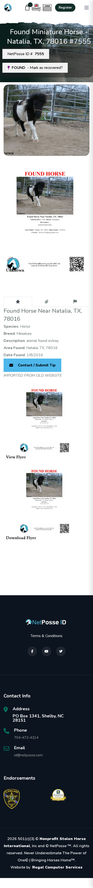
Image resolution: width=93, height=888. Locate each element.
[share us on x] (61, 651)
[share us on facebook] (32, 651)
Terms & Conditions (46, 635)
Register (65, 7)
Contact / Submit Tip (37, 365)
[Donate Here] (36, 7)
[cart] (27, 7)
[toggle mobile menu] (86, 7)
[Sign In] (47, 7)
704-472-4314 (26, 737)
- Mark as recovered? (37, 67)
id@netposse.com (28, 755)
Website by (46, 867)
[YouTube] (46, 651)
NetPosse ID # (25, 54)
